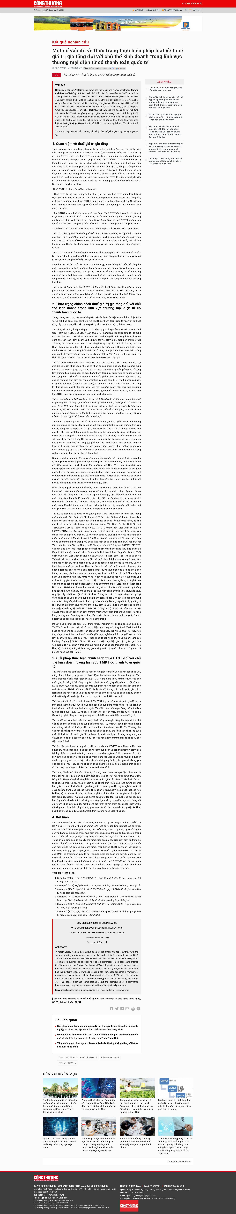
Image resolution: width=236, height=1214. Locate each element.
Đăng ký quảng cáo (173, 1186)
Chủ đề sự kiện (152, 10)
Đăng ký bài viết (152, 1186)
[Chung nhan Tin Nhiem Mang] (129, 1205)
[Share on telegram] (138, 1009)
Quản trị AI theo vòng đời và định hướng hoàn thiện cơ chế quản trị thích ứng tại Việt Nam (165, 161)
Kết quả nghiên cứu (70, 42)
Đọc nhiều (138, 10)
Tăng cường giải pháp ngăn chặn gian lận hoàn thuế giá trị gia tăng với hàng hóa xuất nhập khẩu (97, 1045)
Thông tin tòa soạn (173, 10)
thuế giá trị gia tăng (68, 1062)
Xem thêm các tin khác (178, 1161)
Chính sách (72, 1057)
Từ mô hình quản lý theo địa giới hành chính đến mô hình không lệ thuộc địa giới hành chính (165, 117)
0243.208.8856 (136, 1192)
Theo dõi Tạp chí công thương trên (97, 68)
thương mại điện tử (111, 1057)
